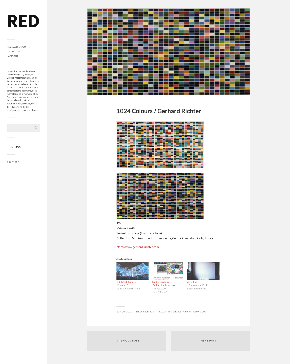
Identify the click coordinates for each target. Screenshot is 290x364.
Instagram (16, 146)
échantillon (175, 311)
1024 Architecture (126, 281)
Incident (12, 56)
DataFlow (13, 51)
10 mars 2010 (124, 311)
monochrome (191, 311)
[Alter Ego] (203, 271)
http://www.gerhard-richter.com (137, 247)
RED (17, 162)
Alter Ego (192, 281)
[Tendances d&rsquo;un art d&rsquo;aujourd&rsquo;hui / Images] (168, 271)
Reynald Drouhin (18, 47)
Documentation (146, 311)
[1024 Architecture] (132, 271)
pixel (204, 311)
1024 (163, 311)
